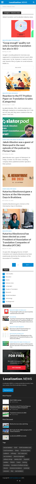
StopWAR (26, 459)
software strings (8, 459)
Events (5, 139)
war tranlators (19, 471)
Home (4, 6)
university (26, 468)
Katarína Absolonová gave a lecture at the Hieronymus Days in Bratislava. (17, 194)
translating (6, 465)
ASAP (15, 447)
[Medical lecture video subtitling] (6, 425)
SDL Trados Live (22, 453)
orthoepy (13, 453)
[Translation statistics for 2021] (6, 414)
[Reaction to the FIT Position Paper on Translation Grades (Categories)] (18, 81)
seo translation (8, 456)
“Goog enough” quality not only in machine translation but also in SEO (17, 45)
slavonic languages (19, 456)
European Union (25, 450)
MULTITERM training (15, 400)
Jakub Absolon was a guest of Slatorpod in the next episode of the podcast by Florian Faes (18, 146)
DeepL (17, 450)
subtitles (6, 462)
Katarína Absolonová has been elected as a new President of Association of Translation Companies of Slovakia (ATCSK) (17, 239)
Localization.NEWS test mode (18, 436)
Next (27, 265)
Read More (18, 67)
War (12, 471)
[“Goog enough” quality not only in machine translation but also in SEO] (18, 28)
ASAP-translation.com (25, 447)
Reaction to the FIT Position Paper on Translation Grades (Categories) (18, 98)
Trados (18, 462)
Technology (16, 40)
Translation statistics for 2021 (18, 412)
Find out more (8, 390)
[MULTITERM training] (6, 401)
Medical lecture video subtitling (19, 424)
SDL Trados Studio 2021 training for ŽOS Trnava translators (21, 430)
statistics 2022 (18, 459)
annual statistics (8, 447)
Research (15, 93)
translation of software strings (19, 465)
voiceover (6, 471)
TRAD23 (12, 462)
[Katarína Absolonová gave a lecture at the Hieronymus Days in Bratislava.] (18, 177)
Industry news (7, 40)
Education (13, 317)
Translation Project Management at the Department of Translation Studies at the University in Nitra (21, 337)
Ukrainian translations (16, 468)
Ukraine (6, 468)
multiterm (6, 453)
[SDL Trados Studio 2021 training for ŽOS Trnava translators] (6, 431)
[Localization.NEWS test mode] (6, 437)
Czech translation (8, 450)
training (25, 462)
